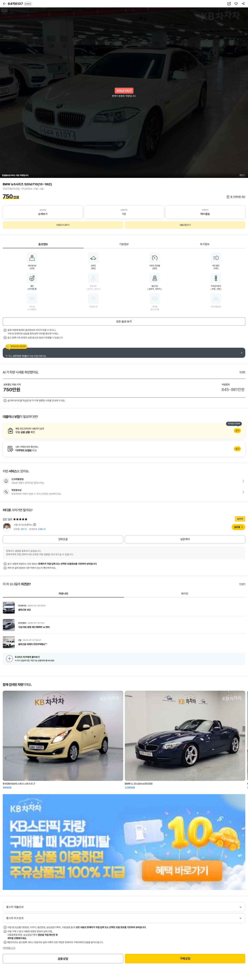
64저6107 (19, 4)
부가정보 (205, 244)
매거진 (184, 593)
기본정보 (124, 244)
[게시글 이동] (124, 607)
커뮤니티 (63, 593)
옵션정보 (43, 244)
